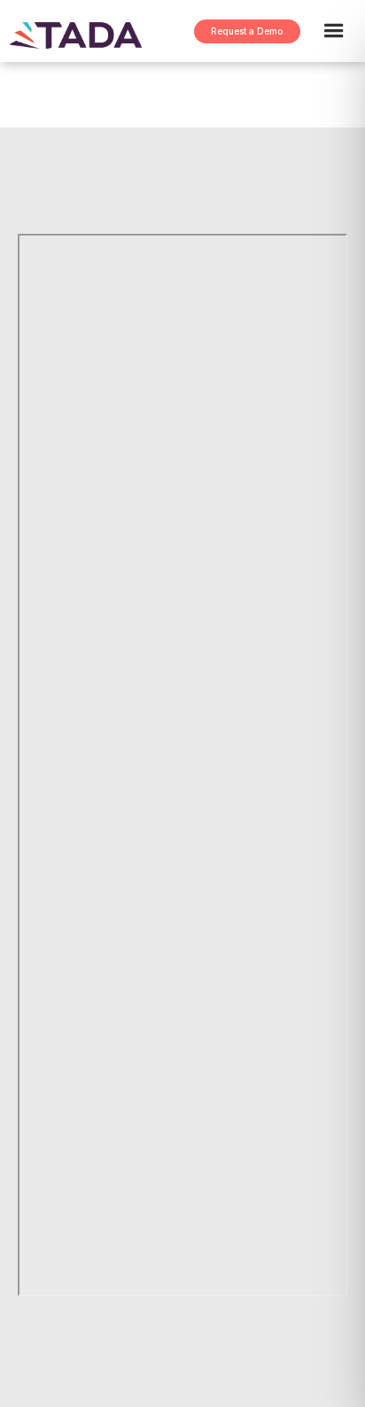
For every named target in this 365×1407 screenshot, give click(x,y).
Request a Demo (247, 31)
